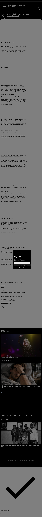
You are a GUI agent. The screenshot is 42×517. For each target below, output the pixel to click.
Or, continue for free (21, 267)
